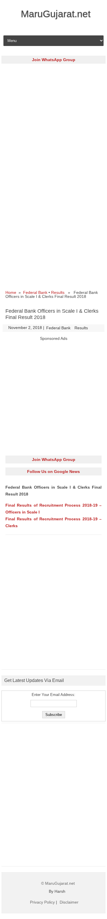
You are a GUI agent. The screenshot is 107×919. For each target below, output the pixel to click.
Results (57, 292)
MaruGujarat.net (55, 13)
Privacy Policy (42, 902)
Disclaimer (69, 902)
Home (10, 292)
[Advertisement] (53, 121)
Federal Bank (35, 292)
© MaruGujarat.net (58, 883)
